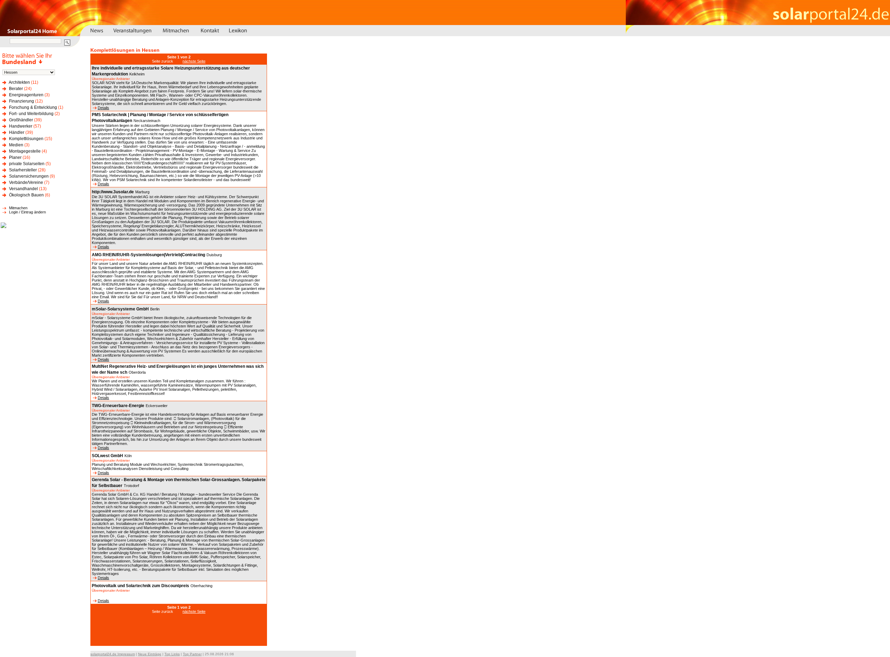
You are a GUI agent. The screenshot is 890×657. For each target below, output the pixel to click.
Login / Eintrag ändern (27, 212)
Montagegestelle (25, 151)
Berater (16, 88)
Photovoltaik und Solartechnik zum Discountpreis (140, 585)
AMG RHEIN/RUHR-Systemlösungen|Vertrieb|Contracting (148, 254)
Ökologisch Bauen (26, 195)
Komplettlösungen (26, 138)
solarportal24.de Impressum (112, 654)
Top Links (172, 654)
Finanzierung (21, 101)
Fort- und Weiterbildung (31, 113)
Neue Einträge (149, 654)
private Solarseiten (26, 163)
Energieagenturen (26, 94)
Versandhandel (23, 188)
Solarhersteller (23, 170)
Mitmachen (18, 208)
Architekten (19, 82)
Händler (16, 132)
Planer (15, 157)
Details (103, 108)
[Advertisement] (178, 633)
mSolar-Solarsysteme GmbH (120, 309)
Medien (16, 145)
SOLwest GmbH (107, 455)
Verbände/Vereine (26, 182)
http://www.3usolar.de (113, 191)
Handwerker (20, 126)
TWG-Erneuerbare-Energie (118, 405)
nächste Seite (194, 61)
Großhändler (21, 119)
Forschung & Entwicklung (33, 107)
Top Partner (192, 654)
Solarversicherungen (29, 176)
